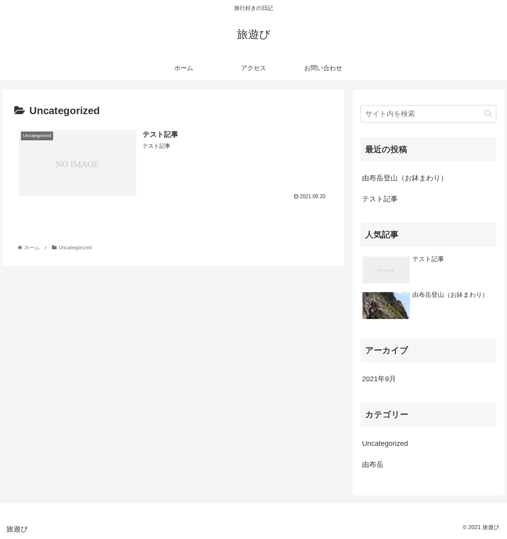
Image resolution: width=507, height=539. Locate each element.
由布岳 (372, 464)
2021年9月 (379, 379)
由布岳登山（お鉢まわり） (405, 178)
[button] (488, 113)
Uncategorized (385, 443)
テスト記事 (380, 199)
